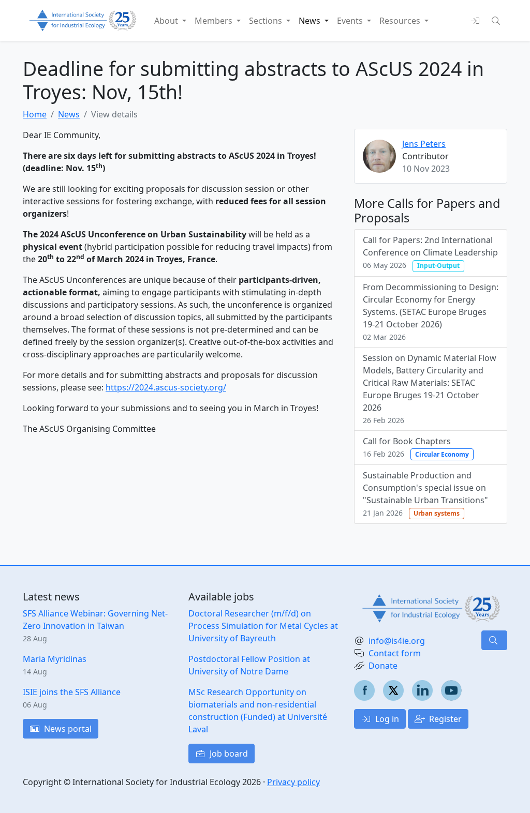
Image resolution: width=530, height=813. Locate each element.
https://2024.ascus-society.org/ (166, 387)
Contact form (395, 653)
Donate (383, 665)
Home (35, 114)
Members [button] (214, 20)
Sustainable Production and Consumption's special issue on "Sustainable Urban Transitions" (425, 494)
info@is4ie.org (397, 640)
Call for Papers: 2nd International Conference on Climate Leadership (430, 252)
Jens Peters (424, 143)
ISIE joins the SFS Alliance (72, 692)
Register (444, 719)
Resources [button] (400, 20)
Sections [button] (266, 20)
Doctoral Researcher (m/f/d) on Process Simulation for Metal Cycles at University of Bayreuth (263, 626)
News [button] (310, 20)
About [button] (167, 20)
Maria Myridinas (54, 659)
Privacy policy (293, 782)
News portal (67, 728)
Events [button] (351, 20)
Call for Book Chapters (416, 447)
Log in (386, 719)
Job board (228, 753)
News (69, 114)
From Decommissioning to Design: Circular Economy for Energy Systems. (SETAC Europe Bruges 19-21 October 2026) (430, 311)
